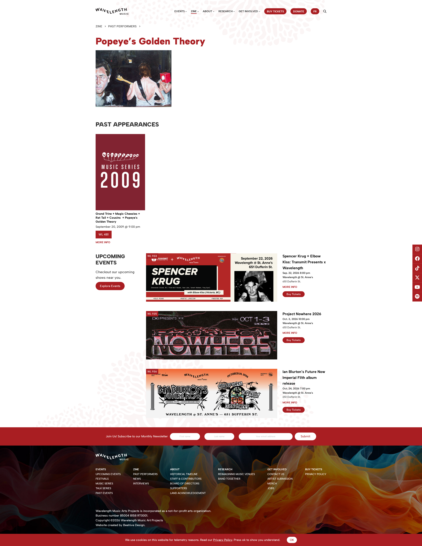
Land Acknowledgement (188, 493)
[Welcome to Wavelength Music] (112, 11)
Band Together (229, 478)
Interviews (141, 483)
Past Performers (122, 26)
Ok (292, 540)
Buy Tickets (293, 294)
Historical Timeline (184, 474)
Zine (194, 11)
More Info (103, 242)
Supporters (178, 488)
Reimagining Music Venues (236, 474)
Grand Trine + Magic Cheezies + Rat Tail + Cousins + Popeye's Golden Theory (118, 218)
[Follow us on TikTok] (417, 268)
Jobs (270, 488)
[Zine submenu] (198, 11)
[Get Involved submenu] (259, 11)
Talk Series (103, 488)
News (137, 478)
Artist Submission (280, 478)
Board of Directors (184, 483)
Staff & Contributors (185, 478)
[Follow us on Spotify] (417, 296)
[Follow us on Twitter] (417, 278)
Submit (305, 436)
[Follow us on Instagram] (417, 249)
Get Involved (248, 11)
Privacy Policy (315, 474)
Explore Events (110, 286)
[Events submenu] (186, 11)
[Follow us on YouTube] (417, 287)
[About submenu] (213, 11)
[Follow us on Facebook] (417, 259)
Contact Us (275, 474)
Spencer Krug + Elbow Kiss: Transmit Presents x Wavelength (304, 262)
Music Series (104, 483)
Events (179, 11)
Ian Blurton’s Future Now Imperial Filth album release (304, 377)
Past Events (104, 493)
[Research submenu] (234, 11)
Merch (272, 483)
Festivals (102, 478)
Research (225, 11)
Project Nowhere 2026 (302, 314)
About (207, 11)
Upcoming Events (108, 474)
